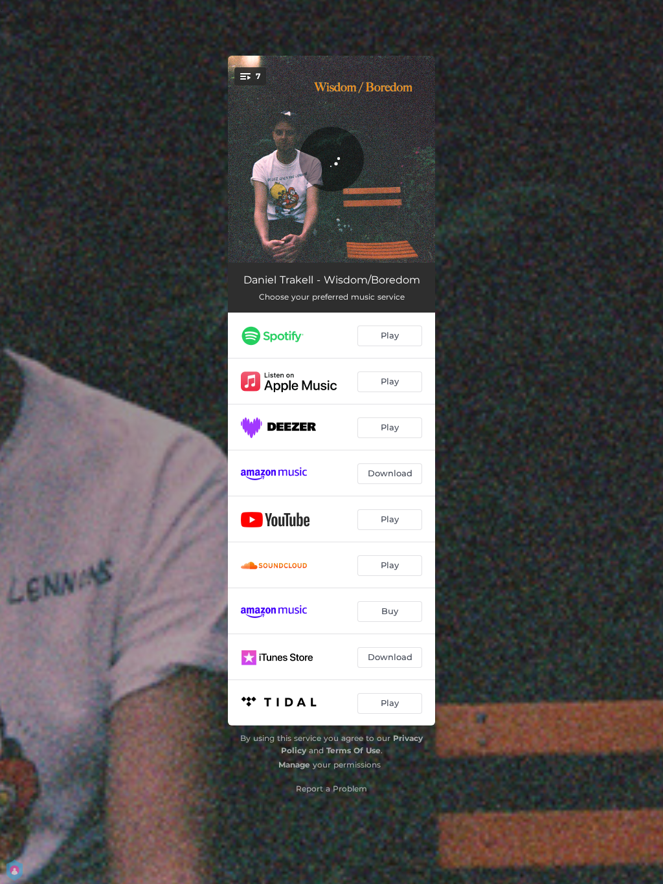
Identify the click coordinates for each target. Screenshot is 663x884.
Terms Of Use (353, 750)
